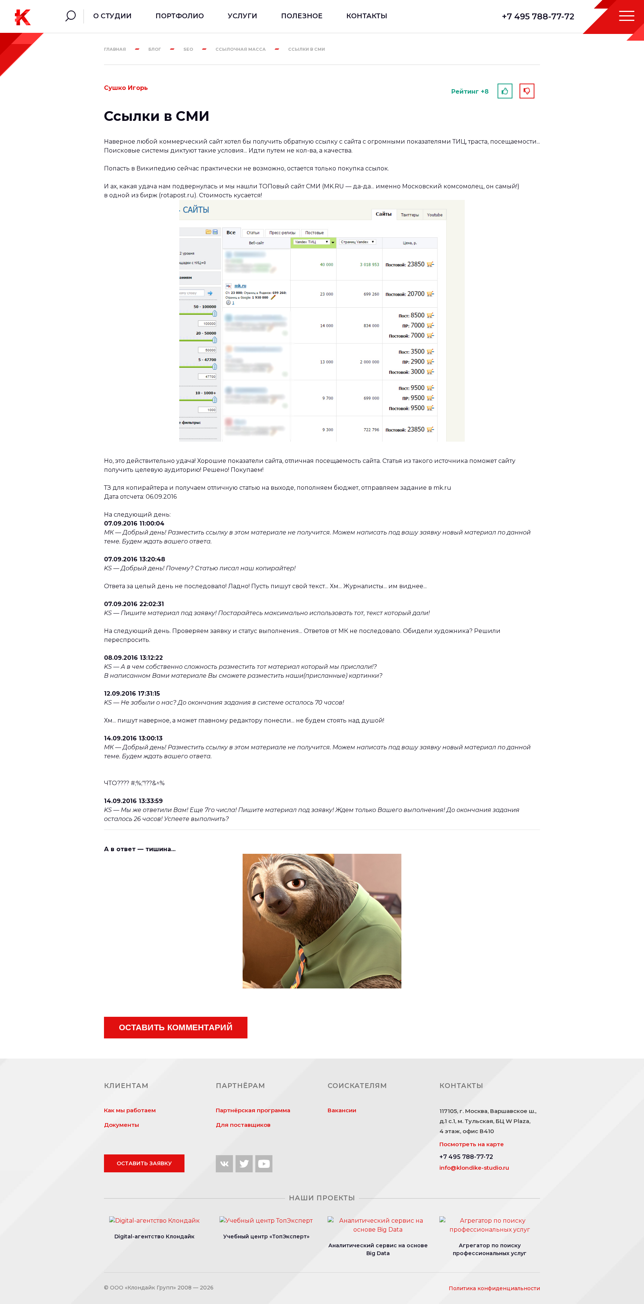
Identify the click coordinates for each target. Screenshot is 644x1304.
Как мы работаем (130, 1110)
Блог (154, 49)
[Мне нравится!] (505, 91)
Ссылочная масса (240, 49)
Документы (121, 1124)
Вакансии (342, 1110)
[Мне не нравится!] (527, 91)
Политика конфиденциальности (494, 1288)
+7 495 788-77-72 (538, 17)
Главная (115, 49)
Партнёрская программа (253, 1110)
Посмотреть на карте (471, 1144)
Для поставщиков (243, 1124)
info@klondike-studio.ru (474, 1167)
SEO (188, 49)
